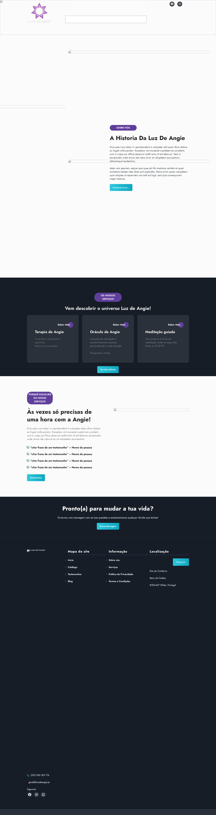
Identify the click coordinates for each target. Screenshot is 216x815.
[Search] (144, 19)
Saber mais (64, 324)
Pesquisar (181, 562)
